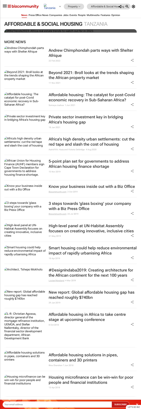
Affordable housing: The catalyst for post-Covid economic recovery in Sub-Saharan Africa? (92, 97)
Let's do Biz (134, 407)
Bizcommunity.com (57, 192)
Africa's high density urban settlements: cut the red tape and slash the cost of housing (92, 142)
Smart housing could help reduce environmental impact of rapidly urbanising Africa (93, 250)
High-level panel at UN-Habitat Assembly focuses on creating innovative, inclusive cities (91, 228)
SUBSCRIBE (120, 404)
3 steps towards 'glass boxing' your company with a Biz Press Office (90, 206)
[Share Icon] (132, 365)
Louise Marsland (56, 280)
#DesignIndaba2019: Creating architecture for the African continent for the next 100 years (91, 273)
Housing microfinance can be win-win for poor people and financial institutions (91, 380)
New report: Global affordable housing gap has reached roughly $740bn (91, 295)
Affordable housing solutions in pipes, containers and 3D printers (83, 357)
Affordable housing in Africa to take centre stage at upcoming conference (87, 317)
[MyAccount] (134, 6)
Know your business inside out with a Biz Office (92, 186)
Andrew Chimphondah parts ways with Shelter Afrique (91, 53)
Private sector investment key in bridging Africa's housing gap (86, 119)
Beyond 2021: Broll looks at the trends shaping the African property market (91, 75)
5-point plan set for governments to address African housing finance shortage (89, 164)
